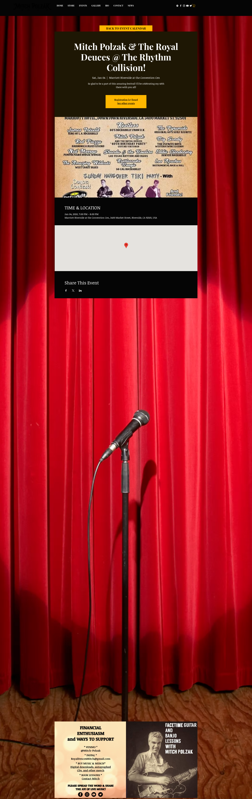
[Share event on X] (73, 290)
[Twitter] (190, 5)
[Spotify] (177, 5)
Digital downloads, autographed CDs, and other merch (90, 768)
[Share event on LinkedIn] (80, 290)
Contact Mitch (91, 778)
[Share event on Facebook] (66, 290)
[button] (194, 5)
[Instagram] (184, 5)
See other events (126, 103)
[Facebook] (180, 5)
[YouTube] (187, 5)
